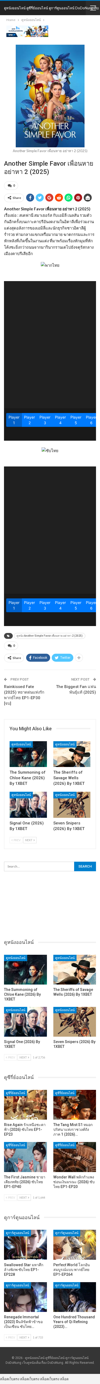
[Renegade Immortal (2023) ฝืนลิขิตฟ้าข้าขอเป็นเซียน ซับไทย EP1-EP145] (25, 1297)
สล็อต (64, 1379)
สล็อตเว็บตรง (9, 1379)
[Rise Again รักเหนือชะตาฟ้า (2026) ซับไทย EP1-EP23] (25, 1105)
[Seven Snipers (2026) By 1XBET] (72, 805)
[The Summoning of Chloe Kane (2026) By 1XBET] (28, 754)
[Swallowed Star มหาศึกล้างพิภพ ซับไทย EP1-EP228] (25, 1245)
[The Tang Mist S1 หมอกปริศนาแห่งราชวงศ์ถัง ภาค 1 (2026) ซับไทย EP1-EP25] (74, 1105)
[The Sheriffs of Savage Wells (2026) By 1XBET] (72, 754)
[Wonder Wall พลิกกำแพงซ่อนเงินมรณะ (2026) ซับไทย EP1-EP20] (74, 1157)
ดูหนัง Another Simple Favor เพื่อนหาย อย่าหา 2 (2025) (50, 635)
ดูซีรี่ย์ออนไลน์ (15, 1093)
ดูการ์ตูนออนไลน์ (17, 1233)
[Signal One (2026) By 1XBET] (28, 805)
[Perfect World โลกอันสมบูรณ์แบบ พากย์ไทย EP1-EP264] (74, 1245)
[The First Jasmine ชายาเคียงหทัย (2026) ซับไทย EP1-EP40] (25, 1157)
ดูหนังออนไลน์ (21, 744)
